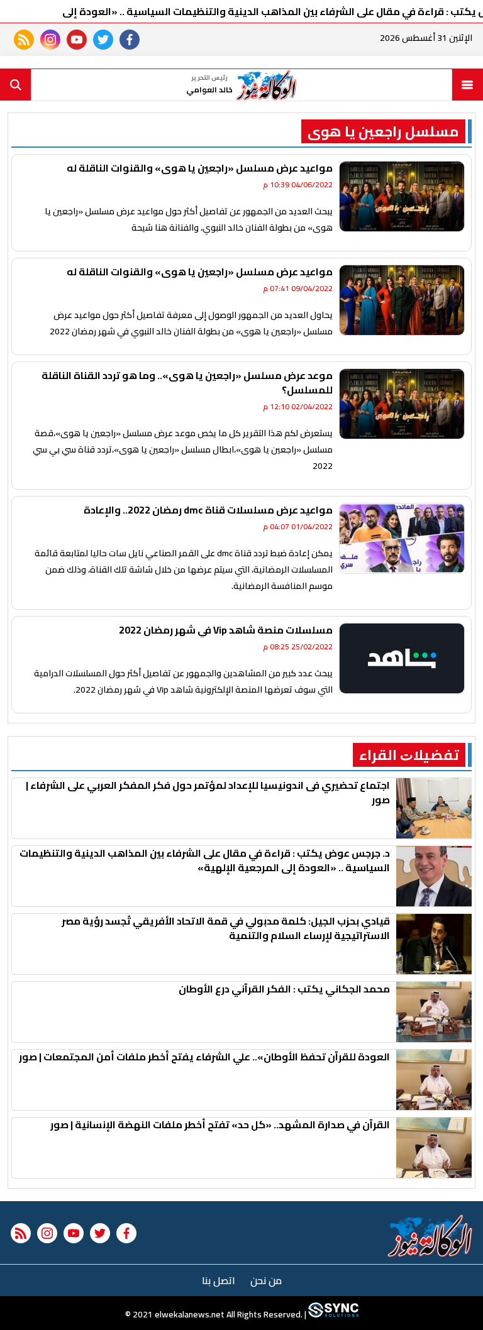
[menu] (467, 85)
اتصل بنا (218, 1280)
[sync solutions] (332, 1314)
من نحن (266, 1280)
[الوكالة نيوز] (430, 1236)
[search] (15, 85)
